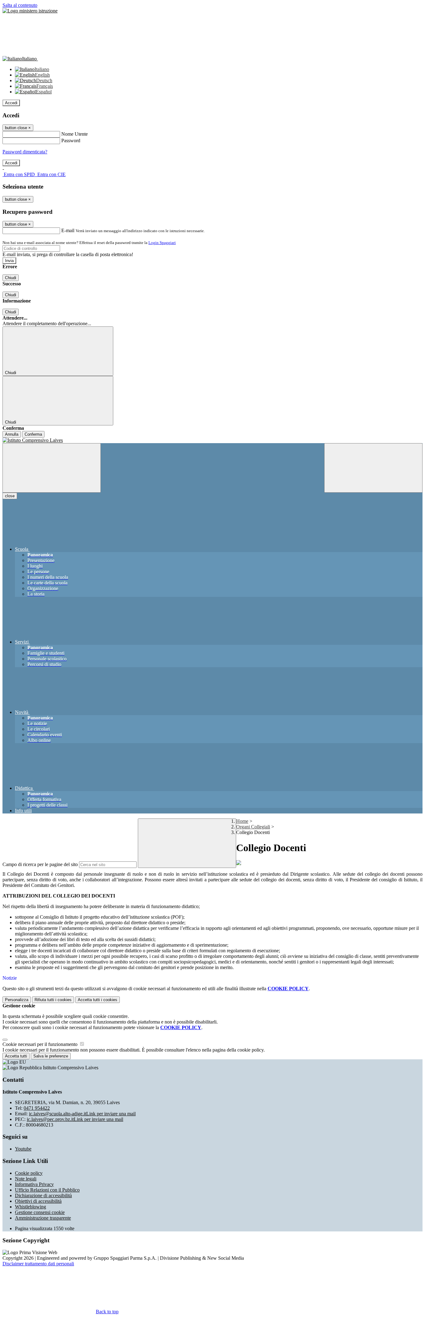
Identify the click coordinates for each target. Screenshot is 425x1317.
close (10, 496)
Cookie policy (29, 1173)
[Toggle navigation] (51, 468)
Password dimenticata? (24, 151)
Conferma (33, 434)
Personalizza (16, 999)
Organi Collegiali (253, 826)
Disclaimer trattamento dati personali (38, 1263)
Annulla (11, 434)
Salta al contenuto (19, 5)
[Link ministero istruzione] (30, 10)
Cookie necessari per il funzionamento (40, 1044)
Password (70, 140)
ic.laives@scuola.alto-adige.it (82, 1113)
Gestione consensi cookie (40, 1212)
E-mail (67, 230)
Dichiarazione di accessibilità (43, 1195)
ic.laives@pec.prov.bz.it (75, 1119)
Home (242, 821)
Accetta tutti (97, 999)
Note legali (25, 1178)
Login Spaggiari (162, 242)
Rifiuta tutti (53, 999)
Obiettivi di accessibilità (38, 1201)
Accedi (11, 103)
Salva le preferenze (50, 1056)
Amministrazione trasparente (43, 1218)
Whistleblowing (30, 1206)
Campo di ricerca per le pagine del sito (40, 864)
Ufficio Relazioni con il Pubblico (47, 1190)
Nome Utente (74, 134)
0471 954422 (37, 1108)
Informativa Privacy (34, 1184)
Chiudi (10, 277)
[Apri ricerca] (373, 468)
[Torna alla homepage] (212, 440)
